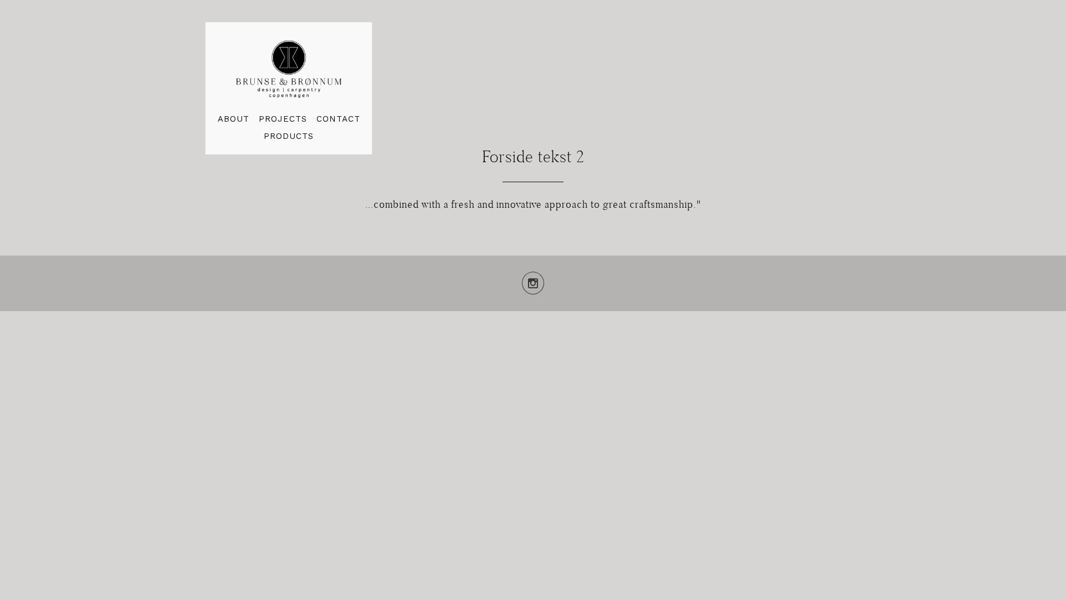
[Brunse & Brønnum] (288, 68)
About (233, 119)
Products (289, 136)
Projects (283, 119)
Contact (338, 119)
